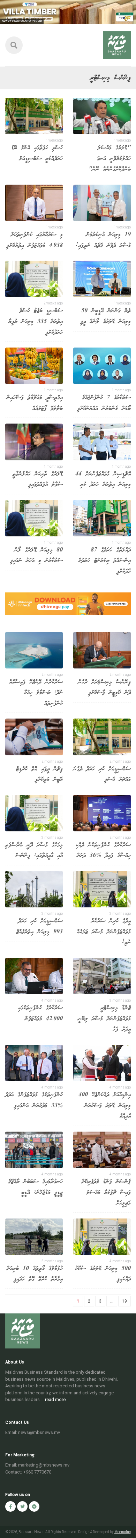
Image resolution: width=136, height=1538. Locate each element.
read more (55, 1399)
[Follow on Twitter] (22, 1506)
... (111, 1301)
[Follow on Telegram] (34, 1506)
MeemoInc (122, 1532)
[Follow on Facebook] (10, 1506)
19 (124, 1301)
